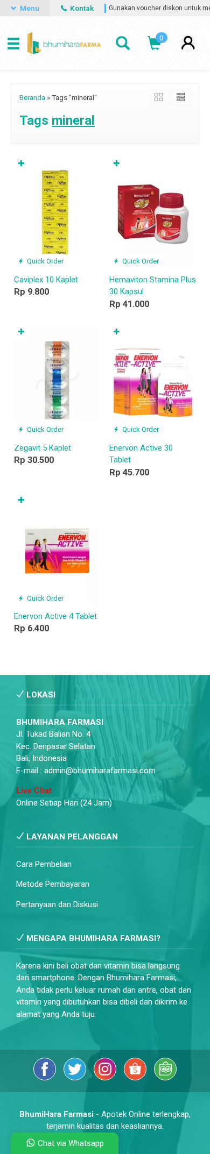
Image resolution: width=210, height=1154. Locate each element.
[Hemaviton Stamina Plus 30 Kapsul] (152, 212)
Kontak (81, 8)
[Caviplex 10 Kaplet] (57, 212)
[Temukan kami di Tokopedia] (165, 1077)
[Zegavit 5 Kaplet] (57, 380)
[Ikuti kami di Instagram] (106, 1077)
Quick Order (44, 261)
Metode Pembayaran (52, 884)
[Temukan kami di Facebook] (45, 1077)
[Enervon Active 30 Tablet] (152, 380)
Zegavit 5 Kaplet (42, 448)
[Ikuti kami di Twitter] (76, 1077)
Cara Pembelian (44, 864)
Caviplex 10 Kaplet (46, 279)
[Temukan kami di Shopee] (136, 1077)
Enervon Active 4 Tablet (55, 616)
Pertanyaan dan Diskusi (57, 904)
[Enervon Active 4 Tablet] (57, 548)
